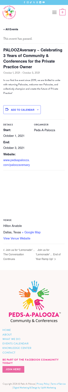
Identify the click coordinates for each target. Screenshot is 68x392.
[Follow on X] (34, 2)
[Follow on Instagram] (28, 2)
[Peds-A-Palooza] (25, 12)
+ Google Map (31, 232)
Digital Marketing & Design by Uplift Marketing (34, 387)
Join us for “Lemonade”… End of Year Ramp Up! (48, 254)
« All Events (10, 29)
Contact (8, 353)
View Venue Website (16, 238)
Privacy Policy (43, 384)
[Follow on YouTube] (44, 2)
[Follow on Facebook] (24, 2)
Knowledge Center (16, 348)
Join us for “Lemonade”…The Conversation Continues (19, 254)
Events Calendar (15, 344)
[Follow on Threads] (37, 2)
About (7, 335)
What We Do (11, 339)
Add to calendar (22, 109)
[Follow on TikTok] (31, 2)
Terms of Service (58, 384)
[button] (54, 12)
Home (6, 330)
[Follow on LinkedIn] (40, 2)
